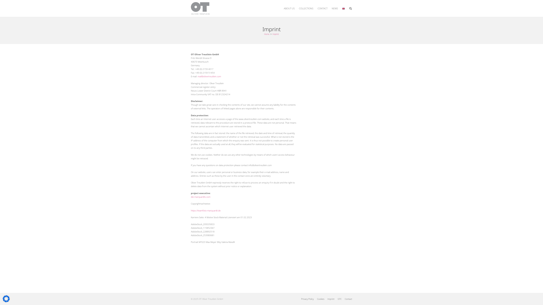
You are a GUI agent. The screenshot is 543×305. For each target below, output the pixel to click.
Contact (348, 299)
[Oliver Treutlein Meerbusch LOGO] (200, 8)
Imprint (330, 299)
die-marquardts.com (200, 196)
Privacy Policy (307, 299)
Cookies (320, 299)
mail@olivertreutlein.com (209, 76)
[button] (350, 8)
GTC (340, 299)
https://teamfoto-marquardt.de (206, 210)
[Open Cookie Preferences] (6, 301)
